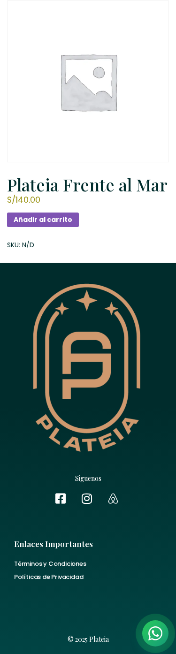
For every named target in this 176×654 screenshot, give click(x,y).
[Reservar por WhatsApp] (155, 633)
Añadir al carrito (43, 219)
